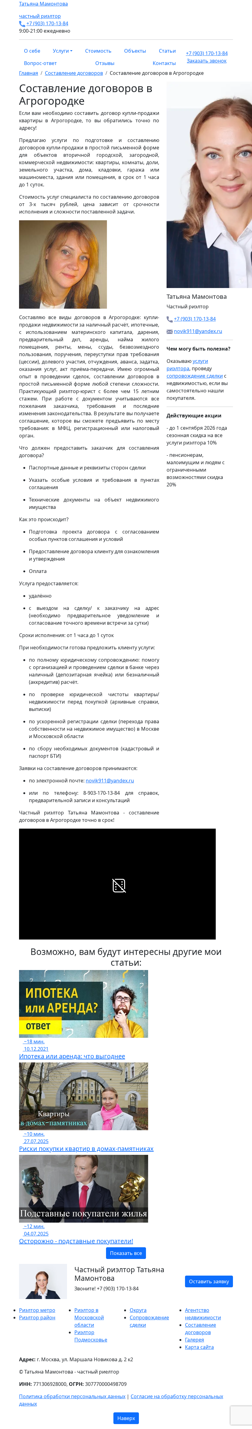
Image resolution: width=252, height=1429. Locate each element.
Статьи (167, 50)
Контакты (164, 63)
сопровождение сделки (195, 375)
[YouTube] (32, 1302)
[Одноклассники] (28, 1302)
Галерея (194, 1339)
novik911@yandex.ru (110, 780)
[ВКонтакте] (24, 1302)
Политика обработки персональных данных (72, 1396)
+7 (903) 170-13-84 (47, 23)
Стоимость (98, 50)
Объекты (135, 50)
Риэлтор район (37, 1317)
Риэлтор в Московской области (89, 1317)
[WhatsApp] (21, 1302)
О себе (32, 50)
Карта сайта (199, 1347)
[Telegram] (35, 1302)
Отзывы (104, 63)
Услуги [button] (61, 50)
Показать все (126, 1253)
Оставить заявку (209, 1281)
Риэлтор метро (37, 1310)
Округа (138, 1310)
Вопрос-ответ (40, 63)
